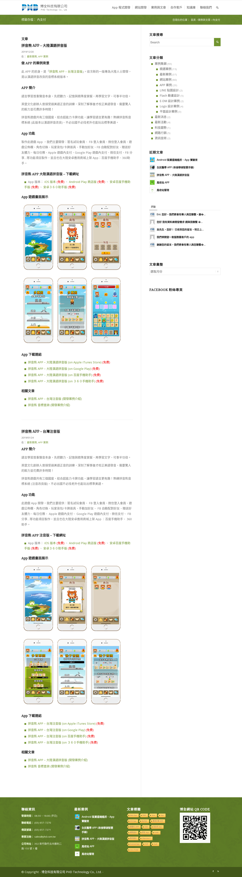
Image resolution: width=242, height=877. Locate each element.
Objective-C (146, 838)
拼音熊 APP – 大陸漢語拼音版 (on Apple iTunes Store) (64, 362)
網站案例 (166, 80)
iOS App (133, 821)
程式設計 (133, 838)
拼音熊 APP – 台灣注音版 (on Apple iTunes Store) (61, 723)
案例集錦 (161, 64)
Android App (134, 844)
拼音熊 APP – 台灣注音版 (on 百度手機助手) (57, 736)
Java (153, 815)
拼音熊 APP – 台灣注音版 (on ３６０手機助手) (58, 742)
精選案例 (166, 69)
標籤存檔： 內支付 (33, 19)
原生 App (145, 832)
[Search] (217, 7)
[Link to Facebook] (213, 871)
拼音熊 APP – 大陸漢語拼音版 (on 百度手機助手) (60, 375)
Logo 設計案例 (169, 106)
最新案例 (32, 56)
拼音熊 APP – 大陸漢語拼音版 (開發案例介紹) (58, 760)
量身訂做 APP (158, 821)
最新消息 (161, 117)
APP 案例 (43, 56)
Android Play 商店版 (82, 182)
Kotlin (156, 832)
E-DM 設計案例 (170, 101)
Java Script (134, 850)
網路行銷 (161, 133)
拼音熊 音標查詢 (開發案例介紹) (49, 405)
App (162, 815)
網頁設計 (133, 832)
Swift (155, 844)
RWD (144, 815)
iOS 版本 (50, 182)
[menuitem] (121, 7)
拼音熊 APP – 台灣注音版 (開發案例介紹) (55, 399)
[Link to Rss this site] (218, 871)
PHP (146, 844)
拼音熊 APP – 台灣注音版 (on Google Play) (56, 730)
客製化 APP (134, 827)
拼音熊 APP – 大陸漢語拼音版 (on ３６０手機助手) (61, 381)
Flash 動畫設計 (170, 95)
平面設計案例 (168, 111)
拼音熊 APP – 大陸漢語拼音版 (44, 45)
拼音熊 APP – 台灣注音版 (65, 71)
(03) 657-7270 (42, 822)
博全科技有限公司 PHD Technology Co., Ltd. (71, 872)
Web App (133, 815)
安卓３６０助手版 (55, 187)
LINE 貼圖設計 (169, 90)
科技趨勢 (161, 128)
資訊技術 (161, 138)
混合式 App (157, 827)
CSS (146, 827)
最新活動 (161, 122)
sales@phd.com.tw (45, 836)
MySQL (144, 821)
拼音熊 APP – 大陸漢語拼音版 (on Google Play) (59, 369)
